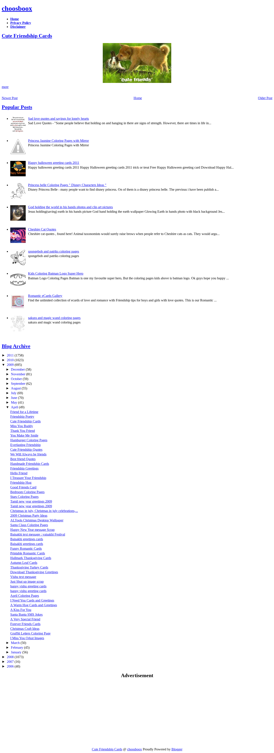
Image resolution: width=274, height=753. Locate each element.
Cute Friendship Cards (27, 36)
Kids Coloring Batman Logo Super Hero (55, 273)
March (16, 643)
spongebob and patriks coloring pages (53, 251)
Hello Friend (18, 473)
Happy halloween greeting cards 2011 (53, 163)
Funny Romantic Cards (26, 548)
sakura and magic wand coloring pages (54, 318)
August (16, 388)
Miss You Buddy (21, 426)
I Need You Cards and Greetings (32, 600)
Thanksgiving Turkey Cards (29, 567)
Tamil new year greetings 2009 (31, 501)
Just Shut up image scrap (27, 581)
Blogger (176, 749)
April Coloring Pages (24, 595)
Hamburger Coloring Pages (28, 440)
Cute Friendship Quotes (26, 449)
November (18, 374)
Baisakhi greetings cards (26, 539)
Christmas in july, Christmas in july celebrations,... (44, 511)
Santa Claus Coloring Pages (29, 525)
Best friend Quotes (23, 459)
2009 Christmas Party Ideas (28, 515)
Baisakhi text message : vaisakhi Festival (37, 534)
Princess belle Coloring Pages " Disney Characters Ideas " (67, 185)
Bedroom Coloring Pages (27, 492)
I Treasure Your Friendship (28, 478)
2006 (11, 666)
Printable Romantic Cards (27, 553)
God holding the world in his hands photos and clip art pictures (70, 207)
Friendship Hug (20, 482)
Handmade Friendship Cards (29, 464)
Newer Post (10, 98)
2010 (11, 360)
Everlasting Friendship (25, 445)
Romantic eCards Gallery (45, 296)
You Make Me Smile (24, 435)
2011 (11, 355)
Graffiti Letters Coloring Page (30, 633)
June (14, 398)
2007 (11, 661)
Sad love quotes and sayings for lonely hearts (58, 118)
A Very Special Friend (25, 619)
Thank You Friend (22, 431)
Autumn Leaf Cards (23, 562)
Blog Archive (16, 346)
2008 (11, 657)
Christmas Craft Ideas (24, 628)
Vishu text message (23, 577)
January (16, 652)
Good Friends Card (23, 487)
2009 (11, 365)
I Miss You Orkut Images (27, 638)
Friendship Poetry (22, 416)
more (5, 87)
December (18, 369)
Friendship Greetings (24, 468)
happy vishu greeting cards (28, 586)
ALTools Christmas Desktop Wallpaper (36, 520)
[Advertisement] (38, 713)
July (14, 393)
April (15, 407)
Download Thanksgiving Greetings (34, 572)
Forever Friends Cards (25, 624)
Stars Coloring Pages (24, 497)
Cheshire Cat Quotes (42, 229)
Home (138, 98)
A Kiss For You (20, 610)
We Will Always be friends (28, 454)
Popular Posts (17, 107)
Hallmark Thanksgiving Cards (30, 558)
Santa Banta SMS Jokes (26, 614)
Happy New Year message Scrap (32, 529)
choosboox (17, 8)
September (18, 383)
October (17, 379)
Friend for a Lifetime (24, 412)
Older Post (265, 98)
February (17, 647)
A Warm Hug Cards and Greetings (33, 605)
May (14, 402)
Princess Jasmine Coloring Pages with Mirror (58, 140)
